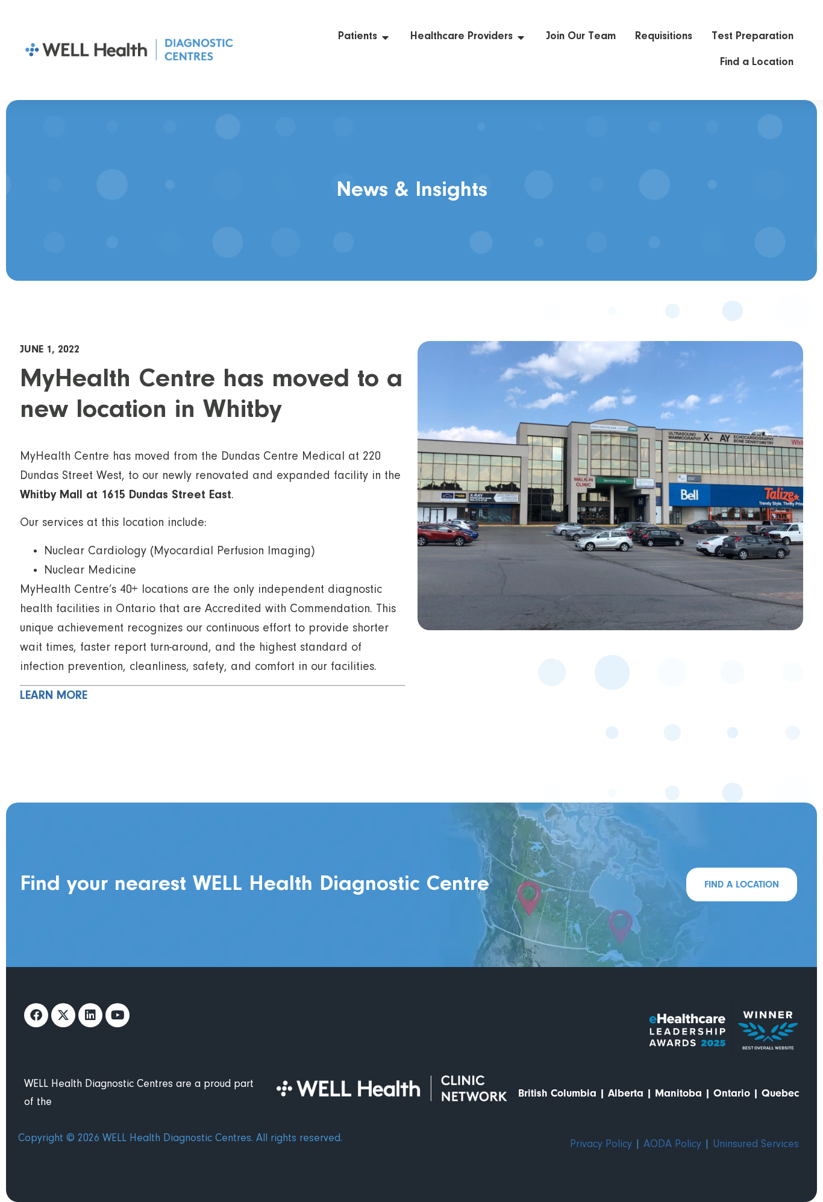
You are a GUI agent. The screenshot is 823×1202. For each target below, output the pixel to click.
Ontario (731, 1093)
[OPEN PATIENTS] (385, 37)
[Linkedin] (90, 1015)
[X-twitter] (63, 1015)
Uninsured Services (756, 1144)
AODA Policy (672, 1144)
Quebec (780, 1093)
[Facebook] (36, 1015)
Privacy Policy (601, 1144)
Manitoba (678, 1093)
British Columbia (557, 1093)
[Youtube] (117, 1015)
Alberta (625, 1093)
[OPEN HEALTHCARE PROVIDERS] (521, 37)
